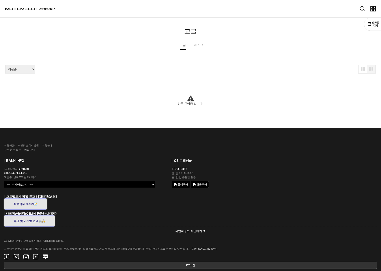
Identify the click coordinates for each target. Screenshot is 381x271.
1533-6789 (179, 169)
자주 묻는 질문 (12, 149)
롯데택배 (182, 184)
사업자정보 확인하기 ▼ (190, 231)
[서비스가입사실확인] (204, 248)
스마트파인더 (372, 25)
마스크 (198, 45)
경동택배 (201, 184)
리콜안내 (29, 149)
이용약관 (9, 145)
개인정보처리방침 (28, 145)
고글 (183, 45)
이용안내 (47, 145)
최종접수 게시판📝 (25, 204)
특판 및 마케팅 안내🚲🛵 (29, 221)
